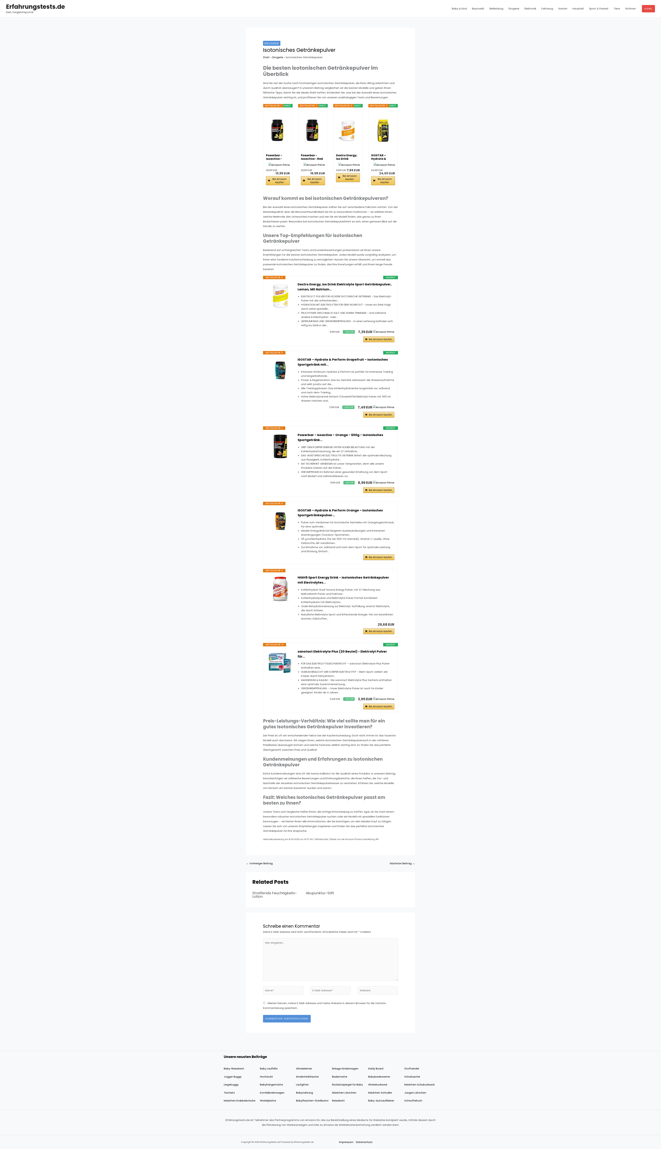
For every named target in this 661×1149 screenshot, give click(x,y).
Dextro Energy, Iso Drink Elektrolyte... (346, 157)
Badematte (339, 1076)
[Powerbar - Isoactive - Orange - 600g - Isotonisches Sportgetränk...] (280, 446)
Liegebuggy (231, 1084)
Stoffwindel (411, 1068)
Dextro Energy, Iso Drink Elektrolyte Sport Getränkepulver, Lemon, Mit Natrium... (345, 286)
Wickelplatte (268, 1100)
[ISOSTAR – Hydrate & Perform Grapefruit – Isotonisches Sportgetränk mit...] (280, 371)
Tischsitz (229, 1092)
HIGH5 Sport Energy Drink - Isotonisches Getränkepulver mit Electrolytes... (343, 580)
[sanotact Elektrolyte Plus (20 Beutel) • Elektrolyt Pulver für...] (280, 663)
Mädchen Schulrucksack (419, 1084)
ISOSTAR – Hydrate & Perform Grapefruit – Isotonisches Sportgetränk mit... (343, 362)
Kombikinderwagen (272, 1092)
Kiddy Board (375, 1068)
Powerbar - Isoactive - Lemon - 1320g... (277, 157)
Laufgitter (302, 1084)
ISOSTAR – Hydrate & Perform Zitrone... (378, 157)
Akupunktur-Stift (320, 893)
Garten (562, 8)
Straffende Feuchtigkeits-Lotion (274, 895)
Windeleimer (304, 1068)
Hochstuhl (266, 1076)
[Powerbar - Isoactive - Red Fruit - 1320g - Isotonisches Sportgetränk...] (313, 130)
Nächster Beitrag (402, 863)
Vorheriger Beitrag (259, 863)
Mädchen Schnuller (380, 1092)
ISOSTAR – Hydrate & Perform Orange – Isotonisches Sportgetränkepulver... (340, 512)
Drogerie (513, 8)
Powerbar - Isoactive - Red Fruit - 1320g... (312, 157)
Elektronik (530, 8)
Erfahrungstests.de (35, 6)
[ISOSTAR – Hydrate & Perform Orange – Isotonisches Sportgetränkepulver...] (280, 522)
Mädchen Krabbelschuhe (239, 1100)
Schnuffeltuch (413, 1100)
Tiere (617, 8)
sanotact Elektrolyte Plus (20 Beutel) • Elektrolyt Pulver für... (342, 654)
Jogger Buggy (233, 1076)
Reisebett (338, 1100)
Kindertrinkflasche (307, 1076)
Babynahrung (304, 1092)
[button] (648, 8)
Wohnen (630, 8)
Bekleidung (496, 8)
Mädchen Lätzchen (344, 1092)
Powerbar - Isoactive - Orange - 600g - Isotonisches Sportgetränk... (340, 437)
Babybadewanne (379, 1076)
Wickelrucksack (377, 1084)
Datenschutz (364, 1142)
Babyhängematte (271, 1084)
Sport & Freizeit (598, 8)
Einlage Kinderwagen (345, 1068)
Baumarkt (478, 8)
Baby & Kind (459, 8)
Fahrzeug (547, 8)
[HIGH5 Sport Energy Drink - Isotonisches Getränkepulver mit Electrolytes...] (280, 589)
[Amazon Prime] (279, 165)
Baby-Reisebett (234, 1068)
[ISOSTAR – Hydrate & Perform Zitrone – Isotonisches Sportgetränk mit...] (383, 130)
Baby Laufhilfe (269, 1068)
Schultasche (412, 1076)
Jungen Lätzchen (415, 1092)
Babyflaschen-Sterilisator (312, 1100)
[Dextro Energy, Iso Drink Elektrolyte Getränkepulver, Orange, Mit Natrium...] (348, 130)
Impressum (346, 1142)
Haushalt (578, 8)
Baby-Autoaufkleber (381, 1100)
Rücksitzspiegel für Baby (347, 1084)
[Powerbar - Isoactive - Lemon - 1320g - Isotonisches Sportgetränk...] (278, 130)
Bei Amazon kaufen (279, 180)
